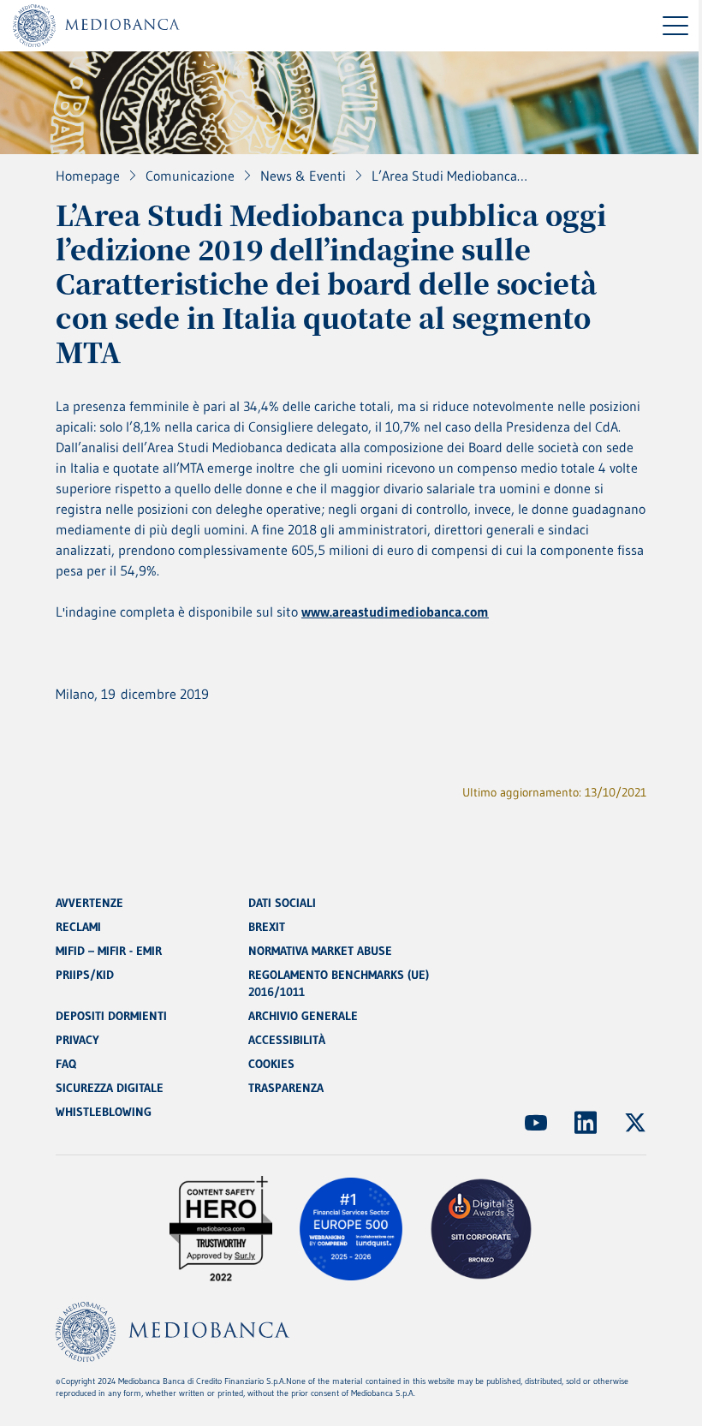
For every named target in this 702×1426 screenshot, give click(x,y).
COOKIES (271, 1063)
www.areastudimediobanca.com (395, 611)
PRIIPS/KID (85, 974)
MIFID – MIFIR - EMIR (109, 950)
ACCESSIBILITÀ (286, 1039)
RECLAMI (78, 926)
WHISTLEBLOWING (104, 1111)
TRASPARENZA (286, 1087)
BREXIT (266, 926)
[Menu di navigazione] (675, 25)
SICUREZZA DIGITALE (110, 1087)
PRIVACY (77, 1039)
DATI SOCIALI (282, 902)
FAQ (66, 1063)
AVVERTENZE (89, 902)
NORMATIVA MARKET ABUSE (320, 950)
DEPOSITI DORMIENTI (111, 1015)
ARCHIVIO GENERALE (303, 1015)
